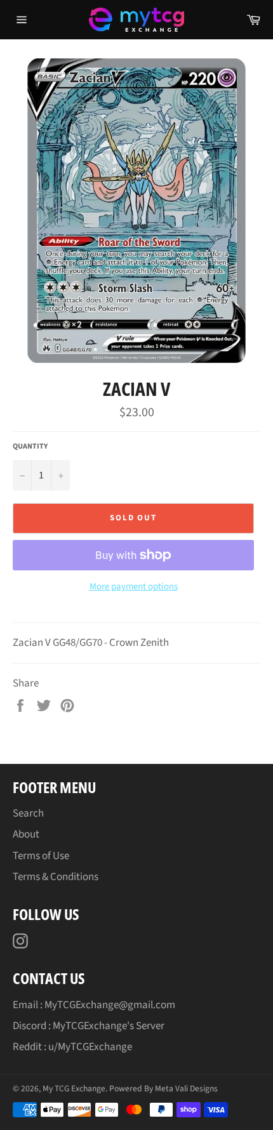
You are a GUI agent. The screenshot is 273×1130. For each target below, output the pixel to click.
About (26, 834)
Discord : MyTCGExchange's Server (88, 1026)
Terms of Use (41, 856)
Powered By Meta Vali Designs (163, 1088)
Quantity (30, 447)
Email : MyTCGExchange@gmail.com (94, 1005)
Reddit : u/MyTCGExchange (72, 1046)
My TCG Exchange (74, 1088)
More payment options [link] (134, 587)
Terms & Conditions (55, 876)
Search (28, 813)
